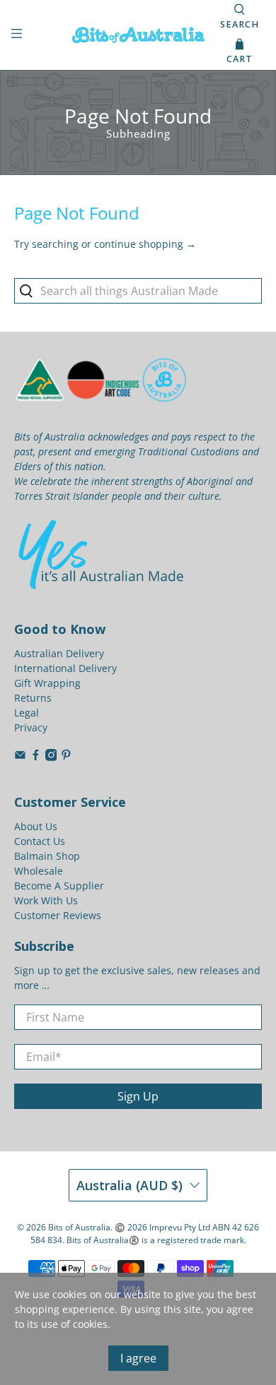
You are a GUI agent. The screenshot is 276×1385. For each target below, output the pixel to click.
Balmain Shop (47, 856)
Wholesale (38, 870)
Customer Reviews (57, 915)
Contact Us (39, 841)
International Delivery (65, 668)
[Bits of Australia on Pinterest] (66, 757)
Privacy (30, 727)
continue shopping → (145, 244)
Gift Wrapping (47, 683)
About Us (35, 826)
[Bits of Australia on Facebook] (36, 757)
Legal (26, 712)
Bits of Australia (79, 1227)
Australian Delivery (59, 653)
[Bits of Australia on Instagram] (51, 757)
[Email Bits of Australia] (20, 757)
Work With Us (46, 900)
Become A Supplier (59, 885)
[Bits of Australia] (138, 35)
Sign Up (138, 1096)
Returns (33, 698)
